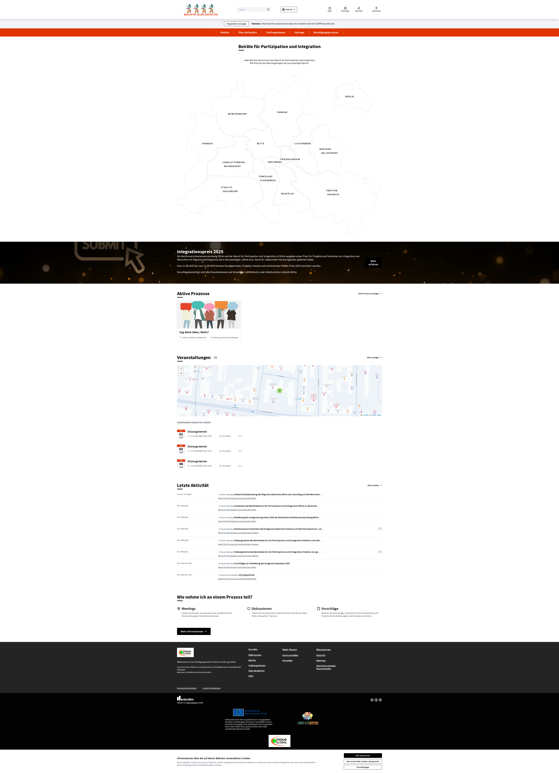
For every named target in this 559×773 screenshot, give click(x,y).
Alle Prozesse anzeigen (368, 293)
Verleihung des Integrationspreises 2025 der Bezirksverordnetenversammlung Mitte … (277, 517)
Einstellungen (363, 767)
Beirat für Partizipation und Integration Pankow (238, 532)
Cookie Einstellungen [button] (211, 688)
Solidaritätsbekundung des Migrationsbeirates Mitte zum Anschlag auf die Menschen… (278, 494)
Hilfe (250, 675)
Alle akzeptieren (363, 755)
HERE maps (376, 415)
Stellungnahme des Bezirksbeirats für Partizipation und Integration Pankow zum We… (278, 540)
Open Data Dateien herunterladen (326, 667)
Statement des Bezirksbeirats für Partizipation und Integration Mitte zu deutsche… (276, 505)
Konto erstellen (290, 655)
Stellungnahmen (275, 32)
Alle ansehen (373, 485)
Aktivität (320, 655)
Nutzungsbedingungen (187, 688)
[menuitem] (264, 654)
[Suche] (268, 9)
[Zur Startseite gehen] (202, 9)
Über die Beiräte (247, 32)
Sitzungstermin (247, 574)
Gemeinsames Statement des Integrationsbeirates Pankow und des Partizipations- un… (279, 528)
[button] (279, 391)
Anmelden (287, 660)
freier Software (192, 703)
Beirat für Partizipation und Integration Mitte (237, 498)
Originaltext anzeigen (236, 23)
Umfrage (299, 32)
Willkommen (254, 654)
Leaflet (365, 415)
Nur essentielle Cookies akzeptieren (363, 761)
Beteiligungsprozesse (326, 32)
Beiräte (225, 32)
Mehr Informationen (192, 631)
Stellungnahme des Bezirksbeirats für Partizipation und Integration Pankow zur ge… (277, 551)
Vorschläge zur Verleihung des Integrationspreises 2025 (262, 563)
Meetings (321, 660)
